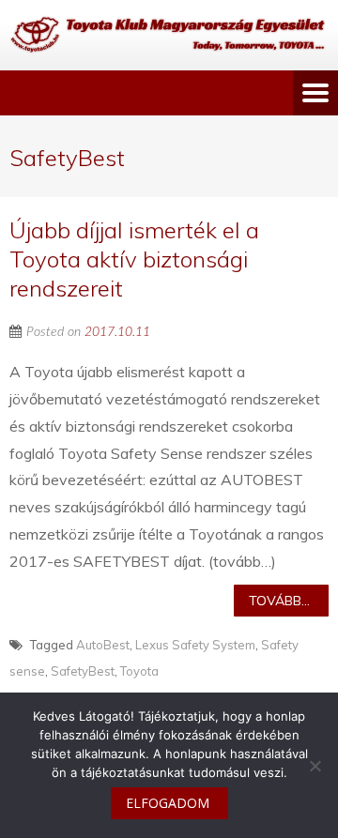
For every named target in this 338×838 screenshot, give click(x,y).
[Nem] (314, 765)
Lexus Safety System (195, 644)
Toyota (139, 670)
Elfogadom (167, 803)
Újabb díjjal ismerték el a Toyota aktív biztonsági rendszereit (134, 259)
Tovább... (279, 600)
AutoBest (103, 644)
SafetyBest (83, 670)
